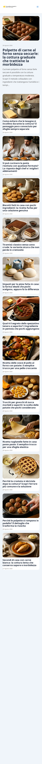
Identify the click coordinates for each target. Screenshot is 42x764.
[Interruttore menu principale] (37, 7)
